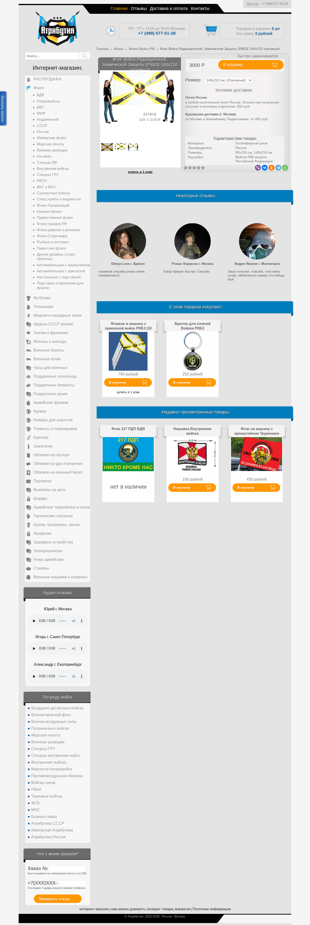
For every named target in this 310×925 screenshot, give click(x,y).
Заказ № (38, 868)
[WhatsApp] (285, 168)
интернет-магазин (94, 909)
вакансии (182, 909)
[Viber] (258, 168)
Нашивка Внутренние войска (192, 431)
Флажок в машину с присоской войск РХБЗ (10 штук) (128, 328)
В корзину (117, 382)
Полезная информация (212, 909)
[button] (85, 56)
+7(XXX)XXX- (43, 883)
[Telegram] (278, 168)
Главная (119, 8)
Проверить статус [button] (54, 899)
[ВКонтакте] (265, 168)
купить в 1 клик (140, 172)
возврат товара (160, 909)
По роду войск (57, 697)
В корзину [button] (233, 64)
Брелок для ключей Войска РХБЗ (192, 325)
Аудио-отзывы (57, 592)
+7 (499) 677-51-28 (274, 4)
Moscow (252, 4)
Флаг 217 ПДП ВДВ (128, 429)
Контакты (200, 8)
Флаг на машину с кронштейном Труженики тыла (256, 433)
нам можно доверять (128, 909)
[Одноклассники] (271, 168)
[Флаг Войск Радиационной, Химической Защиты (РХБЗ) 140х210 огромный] (140, 97)
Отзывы (139, 8)
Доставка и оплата (169, 8)
